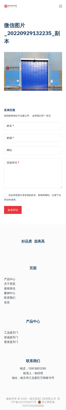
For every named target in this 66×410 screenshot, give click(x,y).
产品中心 (9, 279)
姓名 (10, 125)
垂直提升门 (11, 342)
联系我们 (9, 297)
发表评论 (13, 210)
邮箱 (10, 138)
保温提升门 (11, 337)
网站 (9, 150)
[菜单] (60, 6)
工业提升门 (11, 332)
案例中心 (9, 293)
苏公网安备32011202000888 (38, 403)
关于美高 (9, 283)
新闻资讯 (9, 288)
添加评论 (13, 162)
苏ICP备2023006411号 (35, 400)
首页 (7, 302)
